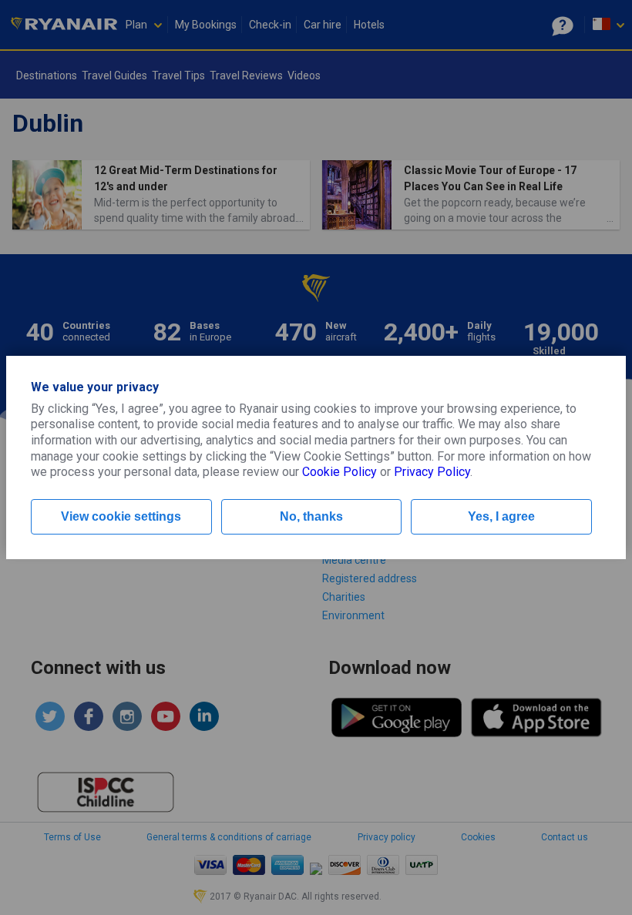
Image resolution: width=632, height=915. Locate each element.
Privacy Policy (432, 471)
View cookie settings (121, 516)
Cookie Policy (339, 471)
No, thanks (311, 516)
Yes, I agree (501, 516)
